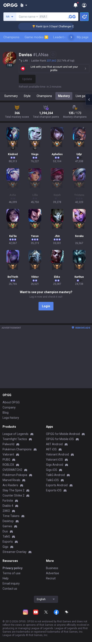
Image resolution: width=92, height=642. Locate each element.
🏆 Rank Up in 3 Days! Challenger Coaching (54, 26)
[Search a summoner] (71, 16)
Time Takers (11, 516)
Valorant (8, 454)
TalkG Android (55, 475)
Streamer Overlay (15, 552)
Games (7, 526)
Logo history (11, 417)
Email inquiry (11, 583)
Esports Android (57, 485)
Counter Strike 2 (13, 495)
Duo (5, 531)
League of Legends (15, 434)
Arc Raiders (10, 485)
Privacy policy (12, 568)
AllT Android (54, 444)
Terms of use (12, 573)
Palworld (8, 444)
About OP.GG (11, 402)
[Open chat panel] (89, 99)
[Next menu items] (71, 37)
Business (52, 568)
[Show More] (23, 5)
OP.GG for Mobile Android (63, 434)
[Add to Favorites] (53, 55)
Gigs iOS (51, 470)
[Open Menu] (84, 5)
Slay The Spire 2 (13, 490)
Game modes (36, 37)
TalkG (6, 536)
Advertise (52, 573)
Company (9, 407)
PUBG (6, 459)
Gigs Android (54, 464)
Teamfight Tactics (15, 439)
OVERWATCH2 (12, 470)
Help (6, 578)
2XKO (6, 511)
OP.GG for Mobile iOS (60, 439)
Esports (8, 541)
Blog (6, 412)
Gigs (5, 546)
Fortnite (8, 500)
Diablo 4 (8, 505)
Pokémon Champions (17, 449)
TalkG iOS (52, 480)
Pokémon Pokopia (15, 475)
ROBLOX (8, 464)
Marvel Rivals (11, 480)
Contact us (10, 588)
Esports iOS (54, 490)
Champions (11, 37)
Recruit (51, 578)
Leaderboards (63, 37)
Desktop (8, 521)
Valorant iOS (54, 459)
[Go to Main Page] (10, 5)
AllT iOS (51, 449)
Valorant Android (57, 454)
